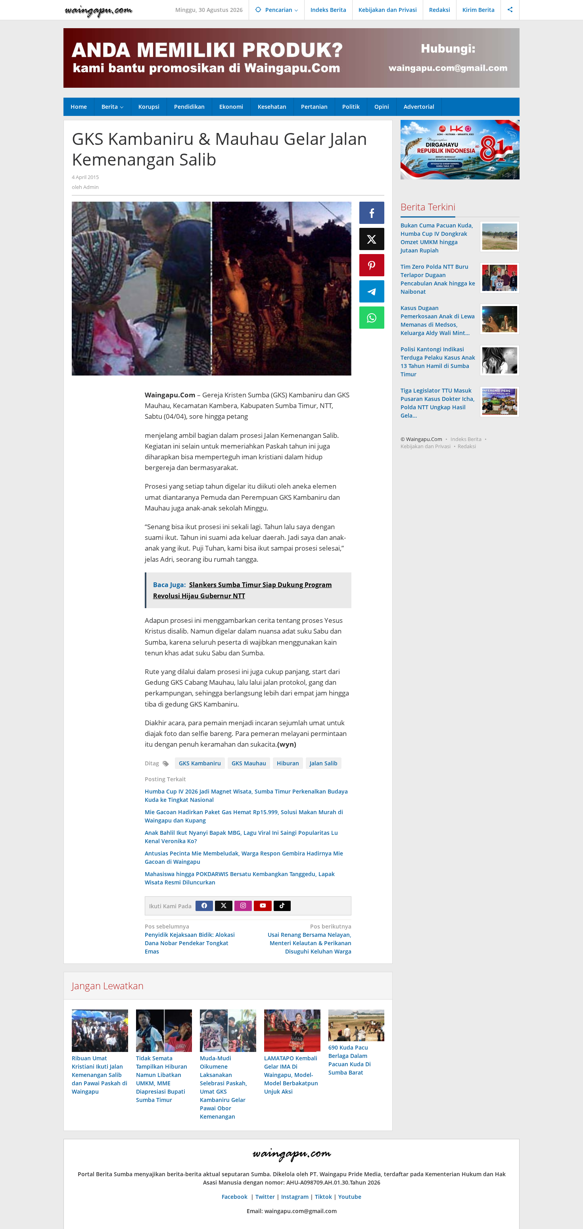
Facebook (235, 1196)
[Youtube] (263, 906)
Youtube (349, 1196)
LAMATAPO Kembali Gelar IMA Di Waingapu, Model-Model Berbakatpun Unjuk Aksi (291, 1074)
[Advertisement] (104, 500)
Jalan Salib (324, 763)
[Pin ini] (372, 265)
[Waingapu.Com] (98, 9)
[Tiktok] (282, 906)
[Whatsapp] (372, 317)
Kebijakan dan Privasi (426, 446)
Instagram (295, 1196)
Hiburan (288, 763)
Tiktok (323, 1196)
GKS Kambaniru (200, 763)
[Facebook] (204, 906)
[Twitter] (223, 906)
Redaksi (467, 446)
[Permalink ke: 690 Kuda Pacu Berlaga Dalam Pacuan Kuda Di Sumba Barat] (356, 1025)
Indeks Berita (466, 439)
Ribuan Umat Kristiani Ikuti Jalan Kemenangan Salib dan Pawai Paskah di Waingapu (99, 1074)
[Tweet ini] (372, 239)
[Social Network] (510, 10)
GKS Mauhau (249, 763)
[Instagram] (243, 906)
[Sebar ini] (372, 213)
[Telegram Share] (372, 291)
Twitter (265, 1196)
